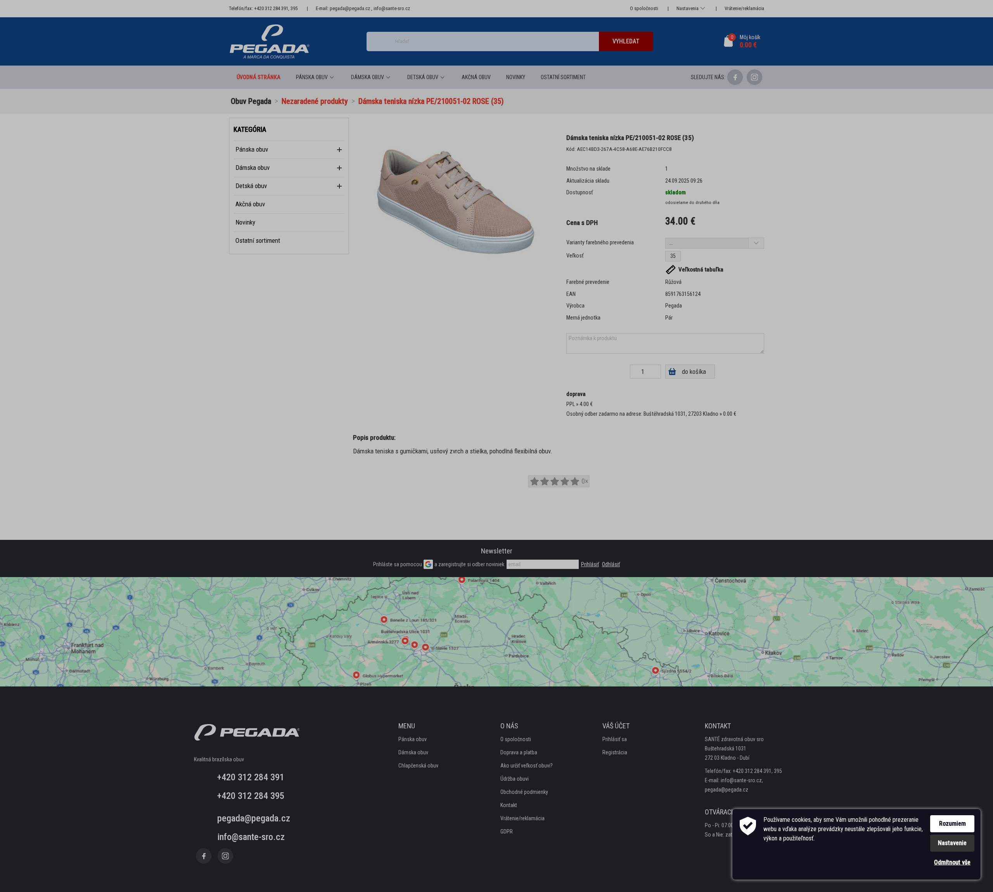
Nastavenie (952, 843)
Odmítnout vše (952, 862)
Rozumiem (952, 823)
